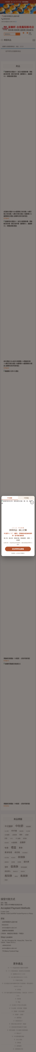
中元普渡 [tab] (9, 498)
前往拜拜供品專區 (18, 549)
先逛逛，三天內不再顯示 (18, 553)
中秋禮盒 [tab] (26, 498)
